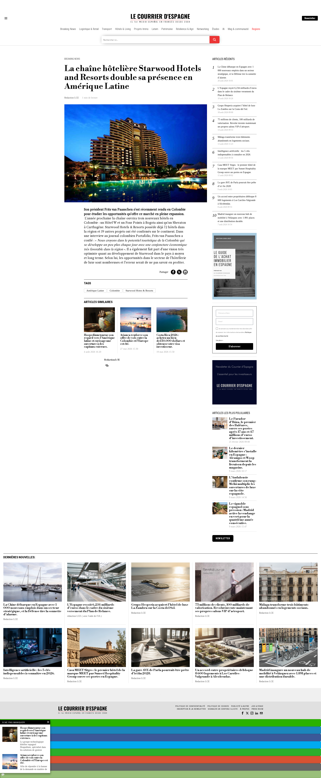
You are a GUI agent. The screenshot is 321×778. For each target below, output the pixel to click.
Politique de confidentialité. (180, 430)
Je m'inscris (195, 417)
